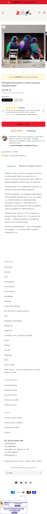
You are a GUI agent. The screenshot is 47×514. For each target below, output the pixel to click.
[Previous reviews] (3, 111)
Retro (6, 360)
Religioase (8, 355)
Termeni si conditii (11, 400)
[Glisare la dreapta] (28, 72)
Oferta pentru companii (13, 422)
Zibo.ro (25, 496)
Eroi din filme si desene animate (16, 311)
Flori (6, 316)
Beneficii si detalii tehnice (30, 166)
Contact (7, 432)
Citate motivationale (12, 306)
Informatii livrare (10, 395)
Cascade (7, 301)
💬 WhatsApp (31, 131)
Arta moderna (9, 291)
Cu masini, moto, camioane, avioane (18, 335)
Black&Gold (8, 296)
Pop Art (7, 350)
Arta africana (9, 286)
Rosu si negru (9, 365)
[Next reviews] (43, 111)
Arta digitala (9, 282)
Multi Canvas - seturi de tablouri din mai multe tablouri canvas (22, 371)
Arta (6, 277)
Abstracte (8, 267)
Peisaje (7, 345)
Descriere (11, 166)
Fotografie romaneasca (13, 321)
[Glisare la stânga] (18, 72)
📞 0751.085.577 (17, 131)
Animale (7, 272)
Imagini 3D (8, 326)
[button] (2, 12)
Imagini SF (8, 330)
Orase (6, 340)
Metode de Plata (10, 390)
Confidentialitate (10, 385)
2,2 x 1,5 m (7, 100)
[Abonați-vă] (40, 473)
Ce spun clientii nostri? (13, 418)
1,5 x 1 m (18, 100)
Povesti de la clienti (12, 427)
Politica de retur (10, 405)
